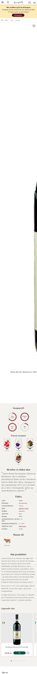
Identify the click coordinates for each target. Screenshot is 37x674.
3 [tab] (15, 661)
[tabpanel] (17, 634)
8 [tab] (24, 661)
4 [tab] (17, 661)
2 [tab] (13, 661)
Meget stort (22, 526)
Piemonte (17, 20)
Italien (11, 20)
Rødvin (6, 20)
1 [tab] (11, 661)
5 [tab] (19, 661)
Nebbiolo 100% (23, 508)
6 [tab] (21, 661)
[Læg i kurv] (19, 652)
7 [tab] (23, 661)
